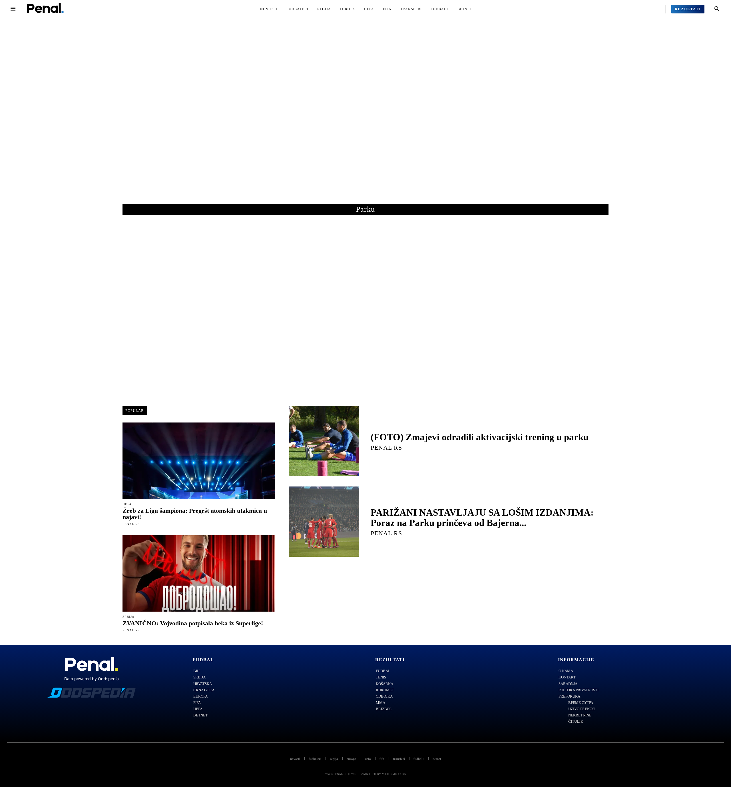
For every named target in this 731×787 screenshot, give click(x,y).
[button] (717, 9)
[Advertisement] (365, 117)
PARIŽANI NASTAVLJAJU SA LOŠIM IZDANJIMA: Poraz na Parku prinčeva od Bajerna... (482, 517)
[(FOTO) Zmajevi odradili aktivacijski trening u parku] (324, 441)
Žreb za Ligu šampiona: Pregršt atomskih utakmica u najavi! (194, 513)
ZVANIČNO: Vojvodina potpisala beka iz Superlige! (192, 623)
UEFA (127, 504)
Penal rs (131, 524)
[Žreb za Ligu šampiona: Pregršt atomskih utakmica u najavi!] (198, 460)
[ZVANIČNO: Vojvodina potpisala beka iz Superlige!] (198, 573)
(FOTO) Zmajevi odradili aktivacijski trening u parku (480, 437)
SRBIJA (128, 616)
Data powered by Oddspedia (91, 678)
